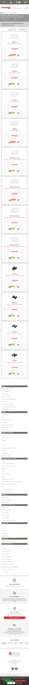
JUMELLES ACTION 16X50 (14, 101)
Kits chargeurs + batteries (7, 427)
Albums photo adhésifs (6, 559)
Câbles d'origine (5, 535)
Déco (3, 546)
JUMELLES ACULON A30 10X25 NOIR (14, 362)
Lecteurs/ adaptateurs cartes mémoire (9, 448)
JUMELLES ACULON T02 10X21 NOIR (14, 304)
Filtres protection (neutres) (7, 388)
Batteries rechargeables (7, 419)
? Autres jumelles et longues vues (9, 520)
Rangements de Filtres (6, 409)
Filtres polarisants (5, 391)
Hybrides (21, 642)
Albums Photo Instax (6, 548)
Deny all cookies (20, 680)
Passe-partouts (5, 572)
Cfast (3, 435)
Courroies (4, 461)
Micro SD (4, 440)
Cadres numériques (6, 554)
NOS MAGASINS (14, 584)
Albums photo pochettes (7, 556)
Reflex (26, 642)
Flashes (16, 642)
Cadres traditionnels (6, 551)
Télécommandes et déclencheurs (9, 466)
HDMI (3, 528)
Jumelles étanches (6, 515)
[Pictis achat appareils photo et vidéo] (1, 12)
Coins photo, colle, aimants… (8, 569)
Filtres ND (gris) (5, 393)
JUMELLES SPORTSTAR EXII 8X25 (14, 43)
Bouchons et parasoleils (7, 489)
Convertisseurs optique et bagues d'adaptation (11, 481)
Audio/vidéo (4, 530)
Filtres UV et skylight (6, 396)
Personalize (11, 683)
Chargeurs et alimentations (7, 424)
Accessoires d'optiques (7, 491)
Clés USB (4, 450)
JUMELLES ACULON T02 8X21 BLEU (14, 333)
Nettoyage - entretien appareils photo (9, 484)
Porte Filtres (4, 401)
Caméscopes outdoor (4, 643)
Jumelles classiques (6, 510)
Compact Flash (5, 437)
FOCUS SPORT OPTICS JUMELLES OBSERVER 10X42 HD (14, 188)
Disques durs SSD (6, 455)
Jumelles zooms (5, 512)
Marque (15, 19)
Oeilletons (4, 468)
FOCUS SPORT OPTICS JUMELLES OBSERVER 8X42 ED (14, 246)
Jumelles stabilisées (6, 517)
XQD (3, 445)
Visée (3, 471)
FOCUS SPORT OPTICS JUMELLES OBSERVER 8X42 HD (14, 217)
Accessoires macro (6, 473)
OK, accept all (9, 680)
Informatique (4, 533)
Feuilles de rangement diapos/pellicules (10, 567)
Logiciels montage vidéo (7, 499)
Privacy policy (18, 683)
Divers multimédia (6, 502)
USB (3, 525)
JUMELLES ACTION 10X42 (14, 130)
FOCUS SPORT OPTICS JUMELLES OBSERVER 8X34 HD (14, 159)
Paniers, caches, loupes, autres (8, 541)
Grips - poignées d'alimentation (8, 463)
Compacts (10, 642)
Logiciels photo (5, 497)
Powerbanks (4, 422)
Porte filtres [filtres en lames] (8, 404)
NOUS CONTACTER (14, 618)
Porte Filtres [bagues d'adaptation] (9, 406)
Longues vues (5, 507)
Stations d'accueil (5, 430)
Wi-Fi (3, 486)
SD (2, 443)
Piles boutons (5, 414)
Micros (3, 476)
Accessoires (5, 12)
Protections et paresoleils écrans (8, 479)
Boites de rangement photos (8, 564)
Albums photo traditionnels (7, 561)
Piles (3, 417)
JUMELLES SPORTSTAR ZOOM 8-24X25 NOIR (14, 275)
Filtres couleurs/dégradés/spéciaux (9, 399)
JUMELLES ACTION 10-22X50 (14, 72)
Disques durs (5, 453)
